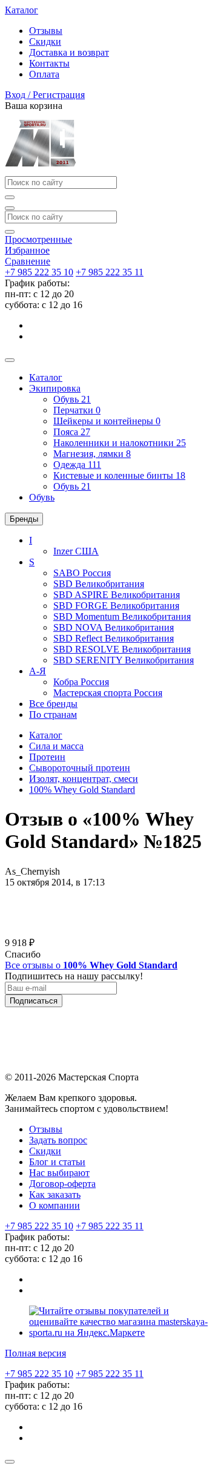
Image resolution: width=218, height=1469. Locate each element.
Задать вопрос (58, 1140)
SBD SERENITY (123, 660)
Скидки (45, 41)
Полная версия (35, 1353)
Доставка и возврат (69, 52)
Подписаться (34, 1000)
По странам (53, 714)
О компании (54, 1205)
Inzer (76, 551)
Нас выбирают (59, 1173)
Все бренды (53, 703)
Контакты (49, 63)
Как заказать (55, 1194)
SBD (98, 584)
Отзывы (45, 30)
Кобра (81, 682)
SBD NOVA (113, 627)
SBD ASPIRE (116, 595)
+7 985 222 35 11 (110, 272)
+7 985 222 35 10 (39, 272)
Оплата (44, 74)
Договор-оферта (62, 1183)
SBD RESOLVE (122, 649)
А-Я (37, 671)
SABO (82, 573)
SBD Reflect (113, 638)
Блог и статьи (57, 1162)
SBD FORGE (116, 605)
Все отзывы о (91, 965)
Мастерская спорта (107, 693)
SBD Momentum (122, 616)
